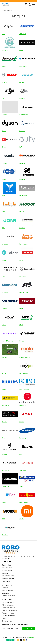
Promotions (6, 581)
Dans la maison (7, 568)
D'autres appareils (8, 576)
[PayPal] (18, 640)
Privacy (4, 618)
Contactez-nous (7, 621)
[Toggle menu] (33, 4)
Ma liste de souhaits (8, 596)
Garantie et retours (8, 608)
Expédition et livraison (9, 610)
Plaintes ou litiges (8, 613)
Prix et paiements (8, 605)
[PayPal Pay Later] (24, 640)
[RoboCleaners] (5, 4)
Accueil (4, 10)
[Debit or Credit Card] (21, 640)
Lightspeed (31, 637)
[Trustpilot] (10, 640)
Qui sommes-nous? (8, 602)
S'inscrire (5, 588)
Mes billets (5, 593)
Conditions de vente (8, 616)
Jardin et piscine (7, 570)
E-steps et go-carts (8, 578)
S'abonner (28, 628)
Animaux (5, 573)
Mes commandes (7, 590)
